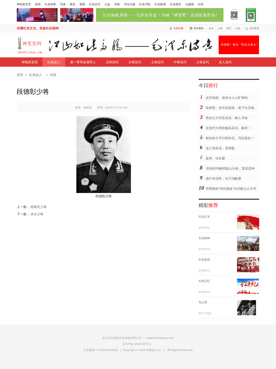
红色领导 (175, 4)
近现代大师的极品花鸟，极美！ (228, 127)
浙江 (228, 28)
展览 (72, 4)
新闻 (38, 4)
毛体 (63, 4)
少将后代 (202, 62)
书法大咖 (129, 4)
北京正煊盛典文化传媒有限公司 (122, 338)
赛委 (82, 4)
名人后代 (225, 62)
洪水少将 (37, 214)
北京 (211, 28)
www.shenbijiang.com (160, 338)
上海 (220, 28)
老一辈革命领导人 (83, 62)
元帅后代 (112, 62)
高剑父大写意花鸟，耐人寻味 (227, 117)
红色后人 (53, 62)
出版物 (189, 4)
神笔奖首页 (24, 4)
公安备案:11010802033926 (100, 350)
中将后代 (180, 62)
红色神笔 (50, 4)
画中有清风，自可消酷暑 (223, 178)
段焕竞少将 (39, 206)
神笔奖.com (153, 350)
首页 (20, 74)
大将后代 (134, 62)
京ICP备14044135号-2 (137, 344)
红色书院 (145, 4)
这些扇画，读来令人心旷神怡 (227, 97)
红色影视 (160, 4)
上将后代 (157, 62)
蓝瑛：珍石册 (215, 158)
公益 (107, 4)
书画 (117, 4)
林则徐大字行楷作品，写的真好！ (230, 138)
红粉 (200, 4)
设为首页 (254, 28)
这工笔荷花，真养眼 (220, 148)
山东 (237, 28)
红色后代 (94, 4)
